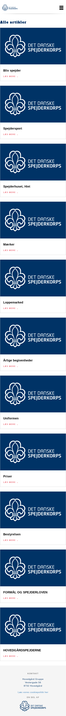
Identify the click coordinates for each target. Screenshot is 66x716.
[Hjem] (10, 8)
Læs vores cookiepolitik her (33, 692)
